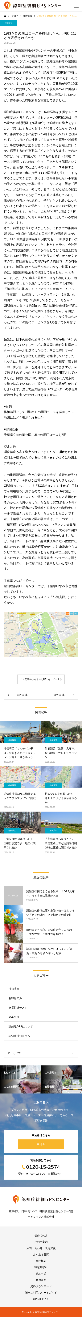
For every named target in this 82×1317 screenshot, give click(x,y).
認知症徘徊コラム (19, 1035)
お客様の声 (15, 998)
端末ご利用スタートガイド (41, 1292)
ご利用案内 (41, 1241)
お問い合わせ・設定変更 (41, 1248)
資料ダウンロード (41, 1286)
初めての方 (41, 1235)
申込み (41, 1144)
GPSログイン (41, 1298)
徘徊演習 (8, 23)
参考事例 (14, 1017)
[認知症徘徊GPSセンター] (32, 5)
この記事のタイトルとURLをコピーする (41, 679)
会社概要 (41, 1260)
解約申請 (41, 1273)
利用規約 (41, 1279)
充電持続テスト (18, 1007)
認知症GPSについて (21, 1026)
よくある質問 (41, 1254)
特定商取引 (41, 1267)
